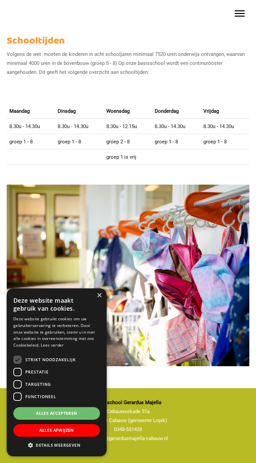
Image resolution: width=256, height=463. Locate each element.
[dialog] (57, 372)
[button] (56, 445)
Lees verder (52, 345)
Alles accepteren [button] (56, 413)
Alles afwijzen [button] (56, 430)
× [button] (99, 295)
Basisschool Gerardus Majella (32, 1)
